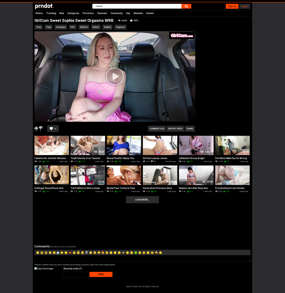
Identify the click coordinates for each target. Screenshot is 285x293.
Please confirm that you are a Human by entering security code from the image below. (74, 265)
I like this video (36, 127)
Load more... (142, 199)
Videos (39, 13)
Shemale (138, 13)
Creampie (60, 27)
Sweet (96, 27)
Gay (128, 13)
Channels (102, 13)
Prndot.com (136, 286)
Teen (38, 27)
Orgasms (120, 27)
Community (117, 13)
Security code (71, 268)
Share (190, 129)
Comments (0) (157, 129)
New (61, 13)
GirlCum (84, 27)
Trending (51, 13)
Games (150, 13)
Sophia (107, 27)
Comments (42, 246)
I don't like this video (40, 127)
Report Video (175, 129)
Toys (48, 27)
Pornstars (88, 13)
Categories (73, 13)
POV (73, 27)
